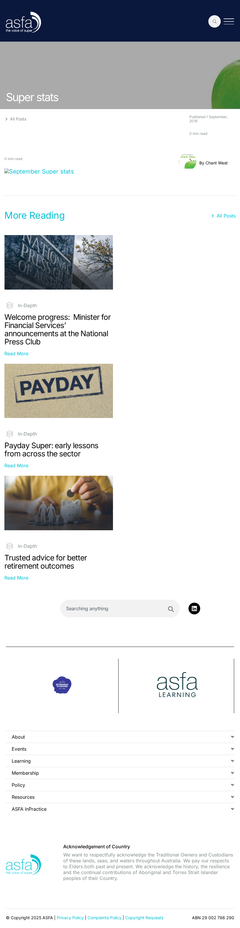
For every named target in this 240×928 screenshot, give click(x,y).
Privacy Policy (70, 917)
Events (19, 749)
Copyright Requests (144, 917)
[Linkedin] (194, 608)
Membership (25, 773)
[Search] (171, 609)
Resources (23, 797)
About (18, 737)
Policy (18, 785)
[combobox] (120, 608)
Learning (21, 761)
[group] (62, 686)
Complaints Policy (104, 917)
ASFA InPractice (29, 809)
